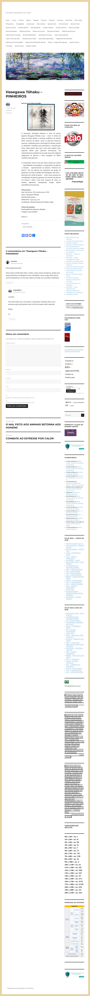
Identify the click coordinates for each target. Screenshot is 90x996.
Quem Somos (74, 42)
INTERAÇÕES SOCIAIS (72, 294)
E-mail (9, 378)
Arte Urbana (41, 24)
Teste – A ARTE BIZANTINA (74, 575)
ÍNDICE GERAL (31, 46)
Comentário (11, 343)
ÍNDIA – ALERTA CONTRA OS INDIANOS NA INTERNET (74, 463)
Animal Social (63, 24)
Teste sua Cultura (39, 31)
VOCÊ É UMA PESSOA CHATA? (74, 269)
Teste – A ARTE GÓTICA (72, 659)
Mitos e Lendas (74, 27)
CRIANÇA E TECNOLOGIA (73, 291)
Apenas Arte (52, 24)
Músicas (52, 20)
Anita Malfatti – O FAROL (73, 560)
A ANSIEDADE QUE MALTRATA (74, 241)
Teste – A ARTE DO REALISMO (74, 584)
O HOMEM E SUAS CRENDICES (74, 292)
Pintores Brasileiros (29, 35)
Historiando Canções (13, 35)
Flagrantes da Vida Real (64, 38)
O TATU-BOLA (70, 589)
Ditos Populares (11, 31)
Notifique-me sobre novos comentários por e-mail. (20, 397)
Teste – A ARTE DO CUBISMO (74, 569)
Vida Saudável (35, 27)
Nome (8, 369)
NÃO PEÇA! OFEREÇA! (72, 243)
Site (7, 386)
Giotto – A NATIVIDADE (72, 643)
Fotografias (20, 24)
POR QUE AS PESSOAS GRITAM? (75, 245)
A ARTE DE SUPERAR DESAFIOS (75, 267)
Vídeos (28, 20)
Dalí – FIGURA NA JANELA (73, 573)
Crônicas (60, 20)
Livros (14, 20)
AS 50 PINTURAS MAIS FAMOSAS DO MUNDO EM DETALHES (73, 279)
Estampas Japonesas (46, 38)
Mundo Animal (61, 27)
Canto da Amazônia (61, 35)
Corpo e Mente (48, 27)
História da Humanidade (14, 42)
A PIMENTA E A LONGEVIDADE (74, 261)
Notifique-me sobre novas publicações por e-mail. (20, 402)
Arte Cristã (78, 20)
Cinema (43, 20)
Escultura (69, 20)
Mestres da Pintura (68, 31)
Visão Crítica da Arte (13, 38)
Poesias (35, 20)
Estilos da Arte (11, 27)
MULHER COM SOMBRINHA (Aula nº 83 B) (74, 477)
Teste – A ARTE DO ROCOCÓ (73, 582)
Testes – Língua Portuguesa (57, 42)
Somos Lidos (19, 46)
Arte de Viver (75, 24)
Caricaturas (30, 24)
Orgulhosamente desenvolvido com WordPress (20, 988)
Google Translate (80, 393)
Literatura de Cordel (29, 38)
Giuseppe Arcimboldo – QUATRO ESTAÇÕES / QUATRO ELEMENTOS (74, 593)
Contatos (9, 46)
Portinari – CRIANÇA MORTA (74, 580)
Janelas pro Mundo (45, 35)
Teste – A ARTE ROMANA (73, 571)
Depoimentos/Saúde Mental (35, 42)
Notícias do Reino (53, 31)
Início (8, 20)
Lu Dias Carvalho (10, 108)
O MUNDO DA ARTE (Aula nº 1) (74, 544)
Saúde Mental (23, 27)
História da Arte (24, 31)
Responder (10, 282)
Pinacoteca (10, 24)
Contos (21, 20)
